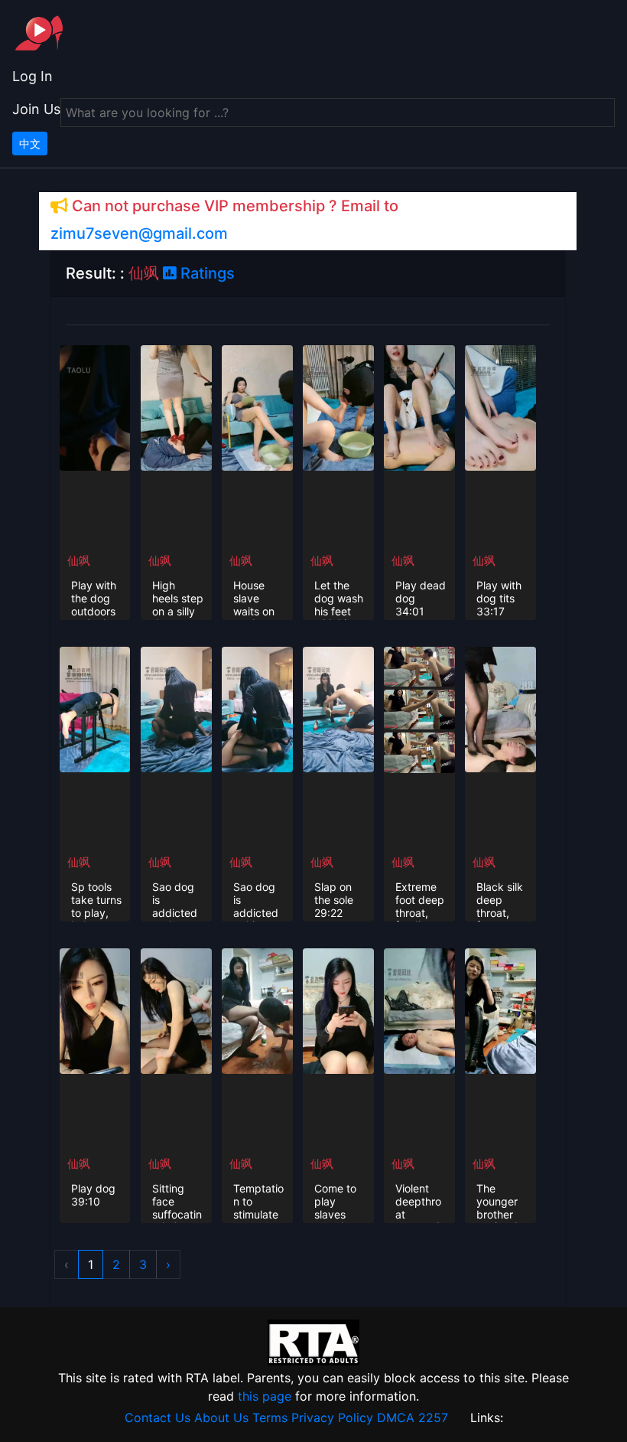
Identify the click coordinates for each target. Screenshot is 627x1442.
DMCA (395, 1417)
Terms (270, 1417)
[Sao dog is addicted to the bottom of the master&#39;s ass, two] (176, 708)
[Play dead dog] (419, 406)
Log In (32, 76)
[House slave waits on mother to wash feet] (257, 406)
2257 (433, 1417)
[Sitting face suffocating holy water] (176, 1009)
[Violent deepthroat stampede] (419, 1009)
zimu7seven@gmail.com (139, 233)
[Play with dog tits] (500, 406)
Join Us (36, 109)
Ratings (206, 273)
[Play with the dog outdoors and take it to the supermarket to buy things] (95, 406)
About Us (221, 1417)
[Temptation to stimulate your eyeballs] (257, 1009)
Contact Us (157, 1417)
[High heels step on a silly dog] (176, 406)
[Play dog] (95, 1009)
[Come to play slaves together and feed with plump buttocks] (338, 1009)
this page (264, 1396)
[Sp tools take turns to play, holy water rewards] (95, 708)
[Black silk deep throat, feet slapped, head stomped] (500, 708)
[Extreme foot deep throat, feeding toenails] (419, 665)
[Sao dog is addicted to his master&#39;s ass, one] (257, 708)
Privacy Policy (332, 1417)
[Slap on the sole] (338, 708)
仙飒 (78, 560)
